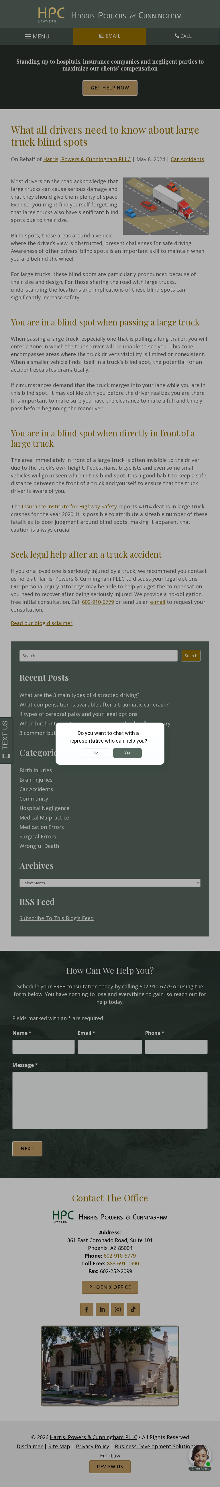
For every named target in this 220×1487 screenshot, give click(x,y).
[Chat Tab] (110, 743)
